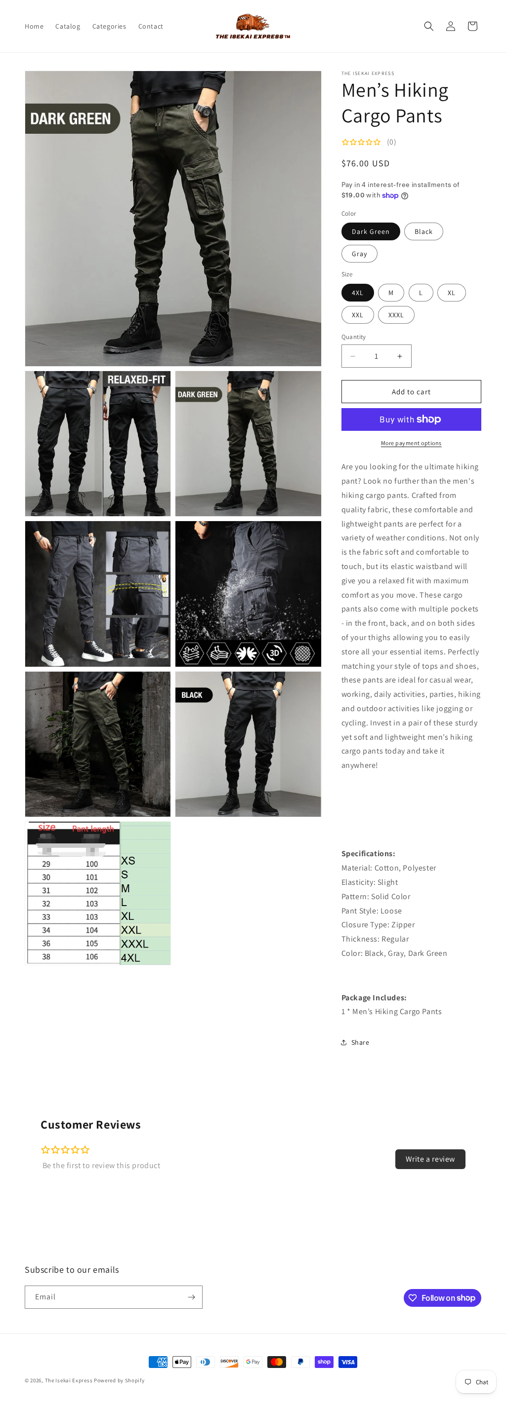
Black (424, 231)
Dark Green (371, 231)
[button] (429, 26)
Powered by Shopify (119, 1380)
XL (452, 292)
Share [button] (360, 1042)
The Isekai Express (69, 1380)
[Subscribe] (191, 1297)
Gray (359, 253)
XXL (358, 314)
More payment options (411, 443)
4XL (358, 292)
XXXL (396, 314)
